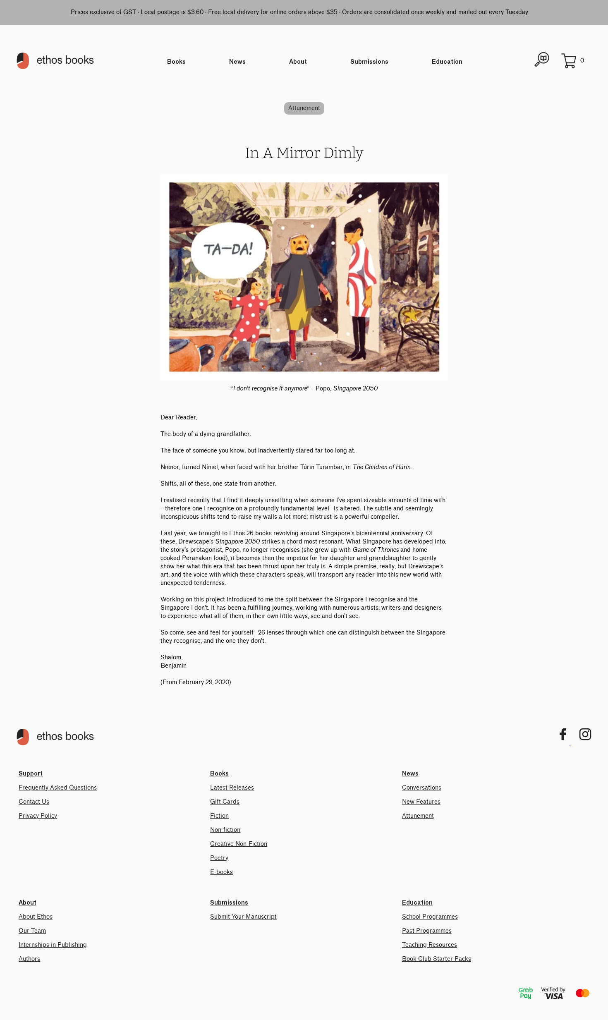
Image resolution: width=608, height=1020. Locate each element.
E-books (221, 872)
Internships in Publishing (53, 944)
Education (447, 62)
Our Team (32, 930)
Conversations (421, 787)
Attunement (304, 108)
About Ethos (36, 916)
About (298, 62)
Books (176, 62)
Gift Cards (224, 801)
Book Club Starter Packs (436, 959)
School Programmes (430, 916)
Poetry (219, 858)
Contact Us (34, 801)
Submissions (369, 62)
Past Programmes (427, 930)
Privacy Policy (38, 815)
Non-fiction (225, 829)
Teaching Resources (429, 944)
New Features (421, 801)
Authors (29, 959)
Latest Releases (232, 787)
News (237, 62)
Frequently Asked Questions (58, 787)
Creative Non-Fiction (238, 844)
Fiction (219, 815)
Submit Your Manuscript (243, 916)
